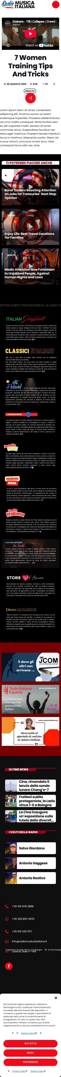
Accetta (31, 1043)
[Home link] (18, 4)
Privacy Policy (19, 1071)
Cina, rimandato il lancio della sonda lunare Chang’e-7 (34, 785)
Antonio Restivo (32, 878)
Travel (11, 215)
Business (12, 175)
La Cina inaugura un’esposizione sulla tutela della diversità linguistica (36, 818)
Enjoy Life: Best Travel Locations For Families (29, 235)
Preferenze (30, 1062)
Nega (30, 1053)
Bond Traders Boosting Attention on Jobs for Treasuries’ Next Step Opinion (30, 194)
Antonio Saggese (33, 863)
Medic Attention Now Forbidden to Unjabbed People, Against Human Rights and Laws (29, 273)
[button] (56, 998)
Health (30, 91)
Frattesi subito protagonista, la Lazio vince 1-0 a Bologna (37, 800)
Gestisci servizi (28, 1033)
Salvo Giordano (32, 848)
